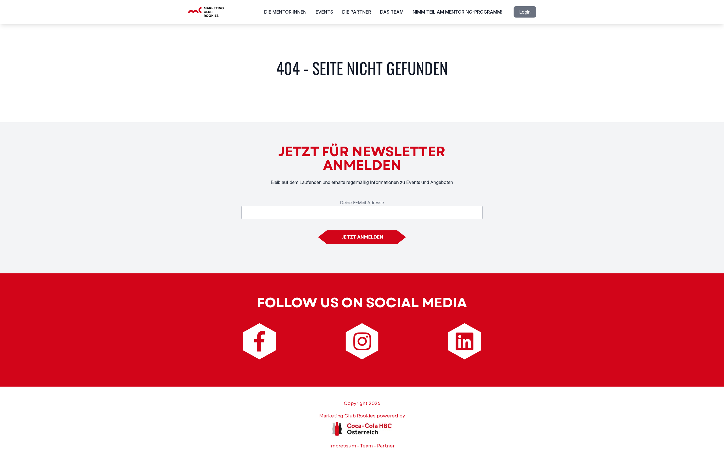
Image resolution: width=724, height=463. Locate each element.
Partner (386, 446)
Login (525, 12)
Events (324, 12)
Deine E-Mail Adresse (362, 202)
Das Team (392, 12)
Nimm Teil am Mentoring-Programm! (457, 12)
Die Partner (356, 12)
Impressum (342, 446)
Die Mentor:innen (285, 12)
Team (366, 446)
